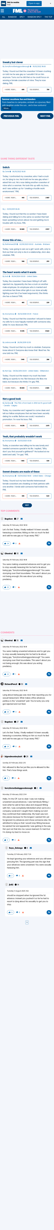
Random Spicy (35, 17)
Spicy (22, 17)
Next (27, 505)
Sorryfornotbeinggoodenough (19, 788)
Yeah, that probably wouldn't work (22, 436)
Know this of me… (13, 240)
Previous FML (11, 116)
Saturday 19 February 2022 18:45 (15, 691)
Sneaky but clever (13, 62)
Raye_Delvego (16, 848)
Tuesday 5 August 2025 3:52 (18, 891)
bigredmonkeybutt (14, 757)
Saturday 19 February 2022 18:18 (15, 560)
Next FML (45, 116)
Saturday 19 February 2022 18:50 (15, 525)
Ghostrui (9, 554)
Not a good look (12, 399)
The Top (48, 17)
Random (12, 17)
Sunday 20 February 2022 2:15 (14, 763)
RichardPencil (11, 684)
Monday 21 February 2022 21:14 (14, 795)
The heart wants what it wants (19, 272)
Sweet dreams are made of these (21, 472)
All (3, 17)
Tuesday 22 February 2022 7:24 (19, 854)
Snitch (6, 167)
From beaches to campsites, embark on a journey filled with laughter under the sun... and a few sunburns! (26, 104)
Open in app (34, 4)
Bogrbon (9, 519)
